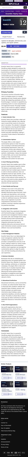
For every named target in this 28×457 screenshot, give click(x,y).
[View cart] (26, 3)
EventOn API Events (20, 374)
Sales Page (7, 32)
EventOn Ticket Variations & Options (7, 390)
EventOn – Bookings (20, 389)
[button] (2, 4)
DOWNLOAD (6, 377)
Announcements (5, 441)
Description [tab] (4, 62)
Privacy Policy (5, 444)
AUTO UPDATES (9, 0)
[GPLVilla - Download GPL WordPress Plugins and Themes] (14, 4)
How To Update (5, 428)
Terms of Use (4, 447)
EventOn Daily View (6, 374)
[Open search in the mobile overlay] (14, 7)
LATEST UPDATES (18, 0)
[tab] (7, 36)
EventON (18, 11)
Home (2, 11)
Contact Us (4, 422)
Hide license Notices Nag (8, 430)
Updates (3, 439)
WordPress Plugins (9, 11)
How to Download (6, 425)
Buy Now (16, 46)
